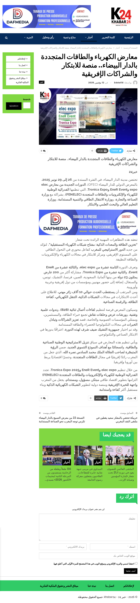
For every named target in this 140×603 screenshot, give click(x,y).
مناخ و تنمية (69, 37)
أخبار (90, 37)
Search (26, 99)
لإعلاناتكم (21, 58)
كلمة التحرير (108, 37)
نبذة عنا (22, 71)
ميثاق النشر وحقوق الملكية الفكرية (19, 80)
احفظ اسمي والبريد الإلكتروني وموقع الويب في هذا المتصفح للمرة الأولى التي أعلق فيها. (93, 563)
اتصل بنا (22, 65)
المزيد (29, 37)
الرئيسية (128, 37)
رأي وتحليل (48, 37)
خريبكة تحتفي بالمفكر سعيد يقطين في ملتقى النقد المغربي (116, 419)
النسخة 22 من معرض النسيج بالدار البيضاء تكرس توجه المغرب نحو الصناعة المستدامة (62, 419)
